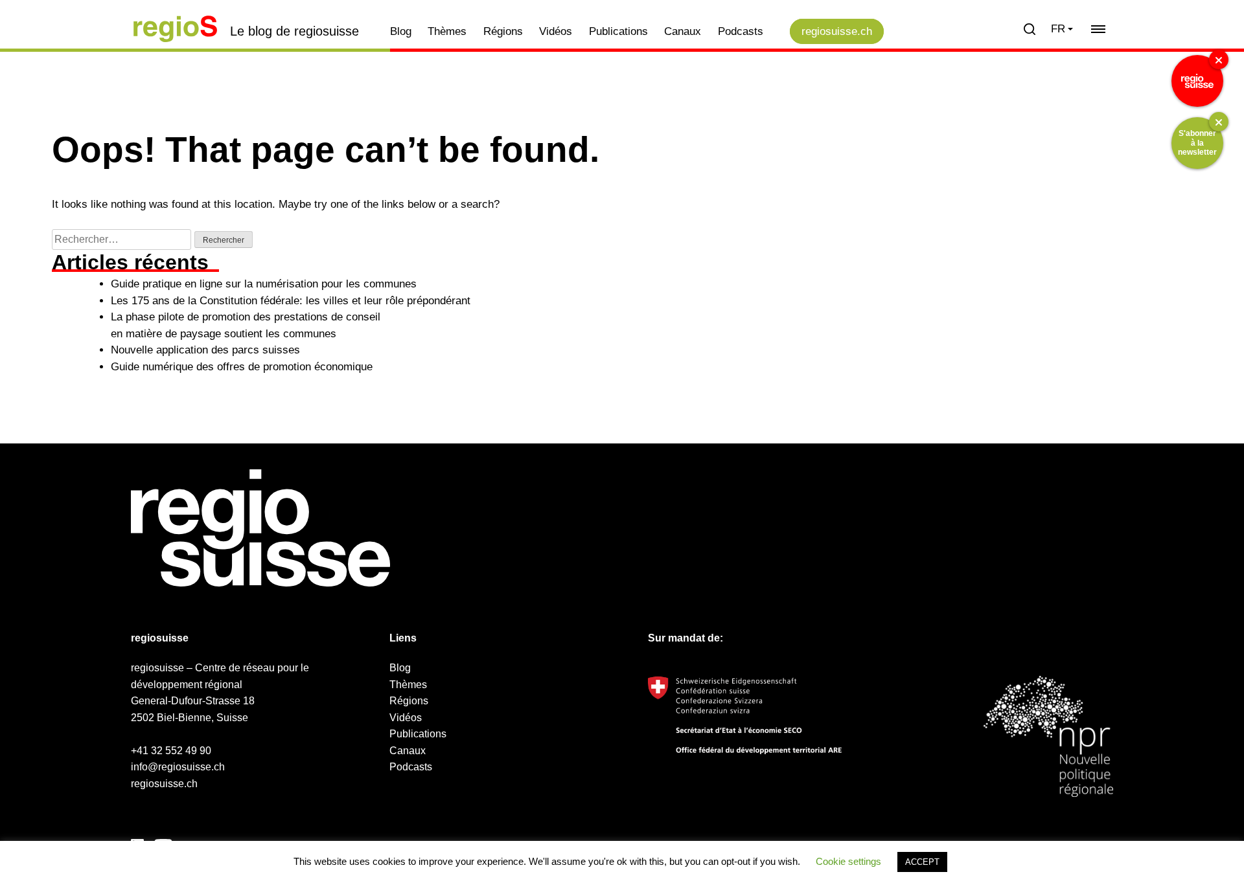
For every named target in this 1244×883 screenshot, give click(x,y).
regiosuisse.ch (836, 31)
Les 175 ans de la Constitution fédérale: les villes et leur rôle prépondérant (290, 301)
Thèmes (447, 31)
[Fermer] (1218, 59)
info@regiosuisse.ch (178, 766)
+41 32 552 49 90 (171, 750)
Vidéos (555, 31)
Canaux (682, 31)
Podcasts (740, 31)
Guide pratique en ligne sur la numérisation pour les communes (264, 284)
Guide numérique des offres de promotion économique (242, 367)
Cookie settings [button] (848, 861)
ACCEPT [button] (922, 862)
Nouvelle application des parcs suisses (205, 350)
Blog (400, 31)
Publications (618, 31)
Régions (503, 31)
